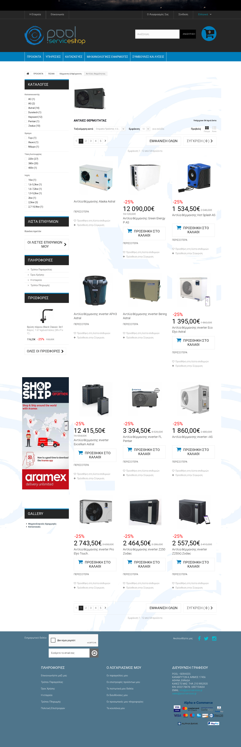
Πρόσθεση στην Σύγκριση (90, 225)
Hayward (35, 117)
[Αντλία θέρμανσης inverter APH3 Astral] (96, 290)
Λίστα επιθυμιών (43, 222)
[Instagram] (214, 638)
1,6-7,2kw (35, 189)
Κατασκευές (73, 56)
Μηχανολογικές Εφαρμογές (42, 524)
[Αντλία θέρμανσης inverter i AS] (194, 399)
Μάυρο (33, 146)
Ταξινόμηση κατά (83, 129)
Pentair (33, 121)
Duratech (34, 112)
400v (32, 168)
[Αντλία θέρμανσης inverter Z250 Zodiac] (145, 512)
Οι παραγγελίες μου (117, 675)
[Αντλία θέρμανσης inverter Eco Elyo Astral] (194, 290)
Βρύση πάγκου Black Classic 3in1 (45, 326)
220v (33, 159)
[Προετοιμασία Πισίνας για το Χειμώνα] (120, 5)
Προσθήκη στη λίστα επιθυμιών (93, 220)
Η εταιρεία (36, 280)
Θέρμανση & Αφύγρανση (71, 74)
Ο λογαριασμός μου (124, 668)
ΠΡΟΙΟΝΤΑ (34, 56)
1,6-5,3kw (35, 184)
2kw (32, 198)
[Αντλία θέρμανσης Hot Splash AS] (194, 177)
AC (31, 99)
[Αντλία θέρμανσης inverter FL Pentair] (145, 399)
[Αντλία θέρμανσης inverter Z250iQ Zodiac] (194, 512)
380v (33, 163)
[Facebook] (199, 638)
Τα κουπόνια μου (116, 708)
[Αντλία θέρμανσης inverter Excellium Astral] (96, 399)
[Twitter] (206, 638)
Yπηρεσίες (53, 56)
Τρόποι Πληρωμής (40, 285)
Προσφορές (38, 298)
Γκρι (32, 138)
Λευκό (33, 142)
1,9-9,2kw (35, 193)
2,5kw (33, 202)
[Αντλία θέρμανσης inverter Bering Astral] (145, 290)
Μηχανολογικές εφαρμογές (107, 56)
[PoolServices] (55, 35)
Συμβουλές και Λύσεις (148, 56)
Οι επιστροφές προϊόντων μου (123, 682)
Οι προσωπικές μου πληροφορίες (125, 701)
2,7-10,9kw (35, 206)
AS (31, 103)
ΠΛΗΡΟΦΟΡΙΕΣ (40, 260)
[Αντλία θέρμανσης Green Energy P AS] (145, 177)
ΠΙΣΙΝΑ (51, 74)
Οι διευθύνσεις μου (117, 695)
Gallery (35, 514)
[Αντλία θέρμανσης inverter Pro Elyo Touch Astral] (96, 512)
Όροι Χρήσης (37, 274)
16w (32, 180)
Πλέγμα (207, 131)
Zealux (34, 125)
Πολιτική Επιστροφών (53, 708)
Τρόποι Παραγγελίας (41, 269)
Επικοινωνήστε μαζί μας (54, 675)
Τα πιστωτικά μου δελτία (120, 688)
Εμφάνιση (134, 129)
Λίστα (214, 131)
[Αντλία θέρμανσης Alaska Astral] (96, 177)
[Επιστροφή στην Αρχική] (28, 74)
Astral (33, 108)
